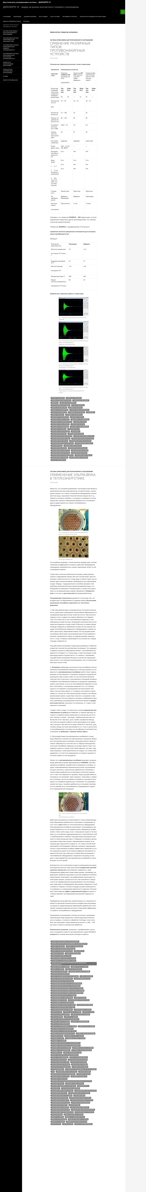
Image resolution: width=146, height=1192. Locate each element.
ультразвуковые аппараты (73, 445)
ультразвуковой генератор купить (81, 1100)
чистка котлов (68, 1124)
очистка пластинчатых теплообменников (65, 1019)
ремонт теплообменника (60, 1057)
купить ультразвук (78, 405)
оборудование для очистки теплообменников (66, 983)
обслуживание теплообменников (62, 1002)
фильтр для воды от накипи (74, 1114)
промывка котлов (57, 1038)
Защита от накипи (57, 969)
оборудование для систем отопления (64, 995)
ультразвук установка (59, 428)
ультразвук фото (73, 428)
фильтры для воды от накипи (78, 1119)
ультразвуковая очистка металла (62, 443)
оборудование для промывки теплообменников (67, 992)
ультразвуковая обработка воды (82, 438)
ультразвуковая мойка (76, 433)
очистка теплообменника (80, 1021)
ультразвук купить (80, 421)
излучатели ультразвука (68, 402)
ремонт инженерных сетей (72, 1052)
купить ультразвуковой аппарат (62, 978)
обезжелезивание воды (82, 978)
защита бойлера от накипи (60, 966)
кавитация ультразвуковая (60, 973)
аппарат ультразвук (58, 397)
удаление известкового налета (66, 1071)
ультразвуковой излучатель (60, 1102)
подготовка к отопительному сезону (64, 1031)
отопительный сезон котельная (62, 1009)
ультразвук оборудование (60, 426)
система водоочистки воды (78, 1059)
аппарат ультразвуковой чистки (62, 951)
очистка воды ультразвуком (79, 409)
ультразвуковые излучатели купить (83, 1109)
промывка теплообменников (81, 1050)
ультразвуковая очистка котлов (80, 440)
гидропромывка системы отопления (63, 958)
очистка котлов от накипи (60, 1014)
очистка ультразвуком (59, 412)
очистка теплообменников (60, 1023)
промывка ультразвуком (74, 414)
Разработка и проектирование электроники (8, 64)
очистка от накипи (71, 1016)
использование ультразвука (61, 405)
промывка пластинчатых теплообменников (66, 1045)
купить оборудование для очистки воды (65, 976)
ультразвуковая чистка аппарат (79, 1093)
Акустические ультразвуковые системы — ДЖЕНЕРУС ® (27, 2)
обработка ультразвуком (60, 409)
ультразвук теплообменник (79, 426)
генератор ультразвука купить (61, 400)
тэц (53, 1071)
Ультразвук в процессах (79, 1076)
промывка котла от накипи (74, 1035)
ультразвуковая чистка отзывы (62, 1095)
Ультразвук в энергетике (59, 1078)
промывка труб (56, 1052)
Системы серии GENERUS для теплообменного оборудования (71, 40)
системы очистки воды (79, 1064)
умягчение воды (57, 1114)
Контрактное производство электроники (93, 16)
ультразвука (76, 431)
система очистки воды (78, 1062)
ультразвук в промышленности (62, 421)
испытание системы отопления (79, 971)
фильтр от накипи (57, 1116)
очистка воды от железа (83, 1009)
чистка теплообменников (83, 1124)
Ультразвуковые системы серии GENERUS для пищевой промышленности (11, 47)
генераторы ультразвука (80, 400)
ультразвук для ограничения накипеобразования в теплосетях (71, 1081)
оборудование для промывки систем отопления (67, 988)
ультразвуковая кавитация (70, 1088)
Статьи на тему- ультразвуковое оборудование (8, 71)
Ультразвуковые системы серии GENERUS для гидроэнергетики (11, 40)
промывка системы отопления (83, 1047)
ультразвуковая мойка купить (84, 436)
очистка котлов (88, 1012)
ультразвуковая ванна (59, 433)
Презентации (17, 16)
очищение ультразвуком (76, 412)
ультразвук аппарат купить (60, 419)
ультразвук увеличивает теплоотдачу (63, 1085)
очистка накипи (57, 1016)
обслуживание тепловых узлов (79, 1000)
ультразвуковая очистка (59, 440)
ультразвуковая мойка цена (61, 438)
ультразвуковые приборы (84, 455)
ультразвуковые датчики (80, 450)
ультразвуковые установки (78, 457)
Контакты (26, 21)
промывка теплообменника (61, 1050)
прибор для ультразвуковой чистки (63, 1033)
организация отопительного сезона (63, 1004)
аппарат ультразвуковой (74, 946)
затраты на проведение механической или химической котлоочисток (69, 963)
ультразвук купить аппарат (60, 424)
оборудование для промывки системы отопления (68, 990)
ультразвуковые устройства (84, 1112)
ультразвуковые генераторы (60, 450)
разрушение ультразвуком (60, 417)
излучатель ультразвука (59, 971)
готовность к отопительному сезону (63, 960)
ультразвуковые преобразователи (62, 455)
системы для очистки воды (60, 1064)
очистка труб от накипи (86, 1026)
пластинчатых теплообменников (62, 1028)
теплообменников (57, 1069)
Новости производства (10, 80)
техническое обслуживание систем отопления (81, 1069)
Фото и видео (43, 16)
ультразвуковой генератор (84, 443)
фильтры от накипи (58, 1121)
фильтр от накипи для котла (75, 1116)
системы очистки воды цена (61, 1066)
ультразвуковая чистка (59, 1093)
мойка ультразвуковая (59, 407)
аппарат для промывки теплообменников (65, 941)
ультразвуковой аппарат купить (80, 1097)
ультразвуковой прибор (59, 1104)
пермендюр (90, 412)
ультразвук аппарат (77, 417)
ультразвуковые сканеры (59, 457)
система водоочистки (59, 1059)
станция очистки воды (80, 1066)
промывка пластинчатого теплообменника (66, 1043)
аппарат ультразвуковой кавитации (63, 948)
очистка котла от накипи (72, 1012)
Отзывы (5, 76)
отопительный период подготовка (63, 1007)
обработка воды (80, 997)
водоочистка (79, 951)
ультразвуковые (57, 445)
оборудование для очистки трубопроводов (66, 985)
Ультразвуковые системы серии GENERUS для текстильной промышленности (11, 56)
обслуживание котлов (59, 1000)
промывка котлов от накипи (75, 1038)
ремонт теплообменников (78, 1057)
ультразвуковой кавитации (80, 1102)
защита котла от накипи (80, 966)
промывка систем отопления (61, 1047)
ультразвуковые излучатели (60, 452)
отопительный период (85, 1004)
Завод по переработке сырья (12, 21)
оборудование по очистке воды (62, 997)
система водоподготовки (60, 1062)
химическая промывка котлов (76, 1121)
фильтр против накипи (59, 1119)
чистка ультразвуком (58, 459)
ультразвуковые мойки (79, 452)
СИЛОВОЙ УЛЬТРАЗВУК (30, 16)
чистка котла (56, 1124)
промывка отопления (59, 1040)
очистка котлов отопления (80, 1014)
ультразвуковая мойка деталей (62, 436)
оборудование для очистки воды (62, 981)
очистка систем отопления (60, 1021)
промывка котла (57, 1035)
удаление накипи (84, 1071)
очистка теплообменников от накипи (64, 1026)
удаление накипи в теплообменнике (63, 1073)
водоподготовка (57, 953)
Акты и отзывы (55, 16)
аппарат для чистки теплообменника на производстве (69, 943)
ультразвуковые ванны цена (78, 448)
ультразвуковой (79, 1095)
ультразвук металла (78, 424)
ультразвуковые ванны (59, 448)
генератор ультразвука (74, 397)
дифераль (55, 402)
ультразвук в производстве (80, 419)
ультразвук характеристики (60, 431)
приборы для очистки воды (86, 1033)
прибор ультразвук (57, 414)
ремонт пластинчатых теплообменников (65, 1054)
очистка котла (56, 1012)
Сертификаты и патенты (69, 16)
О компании (7, 16)
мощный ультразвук (75, 407)
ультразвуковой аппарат (59, 1097)
